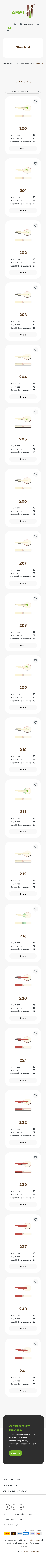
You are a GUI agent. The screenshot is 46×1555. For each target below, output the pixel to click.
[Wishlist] (38, 24)
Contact (7, 1514)
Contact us (15, 1453)
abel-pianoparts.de (31, 1551)
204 (23, 377)
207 (23, 563)
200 (23, 128)
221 (23, 1060)
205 (23, 439)
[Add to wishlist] (35, 101)
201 (23, 190)
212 (23, 874)
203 (23, 314)
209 (23, 687)
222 (23, 1122)
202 (23, 252)
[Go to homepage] (23, 11)
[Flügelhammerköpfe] (23, 111)
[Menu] (8, 24)
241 (23, 1371)
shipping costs (33, 1540)
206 (23, 501)
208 (23, 625)
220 (23, 998)
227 (23, 1246)
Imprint (23, 1519)
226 (23, 1184)
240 (23, 1309)
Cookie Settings (11, 1524)
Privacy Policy (10, 1519)
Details (23, 148)
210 (23, 749)
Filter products (25, 82)
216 (23, 936)
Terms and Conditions (23, 1514)
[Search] (15, 24)
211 (23, 811)
